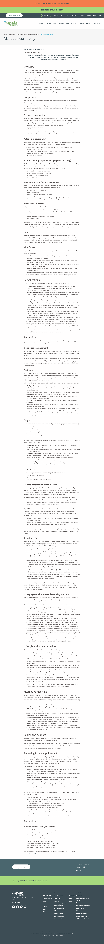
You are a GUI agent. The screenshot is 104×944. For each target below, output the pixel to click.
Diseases (36, 34)
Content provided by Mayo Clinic (34, 49)
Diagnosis (76, 55)
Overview (30, 55)
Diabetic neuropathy (46, 34)
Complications (60, 55)
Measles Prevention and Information (52, 3)
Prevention (69, 55)
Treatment (31, 57)
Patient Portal (46, 15)
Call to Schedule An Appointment (21, 867)
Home (5, 34)
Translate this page (14, 15)
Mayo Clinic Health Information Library (20, 34)
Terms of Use (33, 854)
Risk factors (51, 55)
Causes (44, 55)
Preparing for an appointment (49, 59)
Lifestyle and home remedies (44, 57)
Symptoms (38, 55)
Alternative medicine (60, 57)
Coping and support (72, 57)
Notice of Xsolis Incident (52, 10)
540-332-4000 (80, 868)
